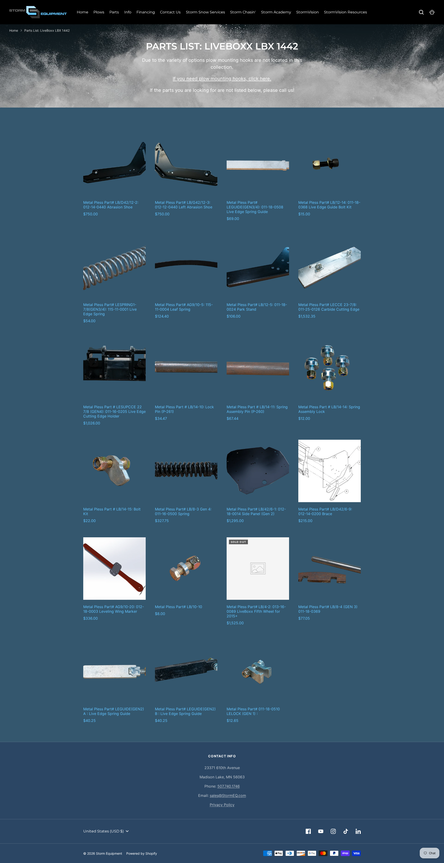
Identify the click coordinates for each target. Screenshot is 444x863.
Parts (114, 12)
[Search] (421, 12)
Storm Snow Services (205, 12)
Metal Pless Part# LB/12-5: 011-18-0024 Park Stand (257, 307)
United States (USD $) (103, 831)
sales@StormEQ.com (228, 795)
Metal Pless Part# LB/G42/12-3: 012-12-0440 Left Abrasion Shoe (183, 204)
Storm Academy (276, 12)
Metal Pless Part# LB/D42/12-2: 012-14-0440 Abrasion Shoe (110, 204)
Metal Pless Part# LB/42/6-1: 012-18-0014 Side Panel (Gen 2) (256, 511)
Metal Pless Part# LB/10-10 (178, 606)
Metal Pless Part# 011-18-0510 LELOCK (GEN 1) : (253, 711)
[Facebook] (308, 831)
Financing (145, 12)
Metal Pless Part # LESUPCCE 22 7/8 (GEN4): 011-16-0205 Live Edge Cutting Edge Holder (114, 411)
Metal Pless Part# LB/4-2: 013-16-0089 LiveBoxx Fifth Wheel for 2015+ (256, 611)
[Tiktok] (346, 831)
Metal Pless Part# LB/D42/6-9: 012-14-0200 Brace (325, 511)
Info (127, 12)
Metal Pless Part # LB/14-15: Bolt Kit (112, 511)
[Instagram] (333, 831)
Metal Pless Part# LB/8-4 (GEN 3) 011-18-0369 (328, 609)
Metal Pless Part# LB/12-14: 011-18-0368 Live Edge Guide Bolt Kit (329, 204)
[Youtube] (321, 831)
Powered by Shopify (141, 853)
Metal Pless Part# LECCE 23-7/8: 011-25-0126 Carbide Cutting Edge (328, 307)
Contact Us (170, 12)
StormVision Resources (345, 12)
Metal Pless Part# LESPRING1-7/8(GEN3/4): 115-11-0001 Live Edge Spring (110, 309)
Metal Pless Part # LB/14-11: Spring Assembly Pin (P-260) (257, 409)
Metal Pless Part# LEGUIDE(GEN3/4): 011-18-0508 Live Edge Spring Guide (255, 207)
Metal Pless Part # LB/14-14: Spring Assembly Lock (329, 409)
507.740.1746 (228, 786)
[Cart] (432, 12)
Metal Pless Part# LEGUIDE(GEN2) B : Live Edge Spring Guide (185, 711)
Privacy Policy (222, 804)
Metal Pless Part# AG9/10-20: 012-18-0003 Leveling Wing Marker (113, 609)
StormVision (307, 12)
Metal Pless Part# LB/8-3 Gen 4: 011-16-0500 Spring (183, 511)
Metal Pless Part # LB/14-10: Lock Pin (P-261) (184, 409)
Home (82, 12)
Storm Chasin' (243, 12)
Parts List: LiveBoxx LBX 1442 (47, 30)
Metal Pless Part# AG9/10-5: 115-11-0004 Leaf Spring (184, 307)
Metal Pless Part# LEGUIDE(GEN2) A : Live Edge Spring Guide (113, 711)
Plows (98, 12)
